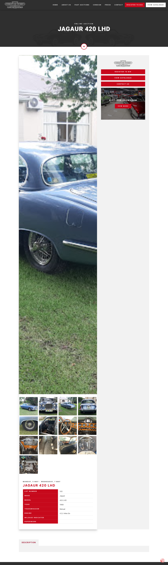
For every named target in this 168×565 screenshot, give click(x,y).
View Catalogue (156, 5)
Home (55, 5)
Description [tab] (29, 542)
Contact (119, 5)
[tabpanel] (84, 549)
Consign (97, 5)
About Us (66, 5)
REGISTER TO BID (135, 5)
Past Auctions (82, 5)
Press (108, 5)
